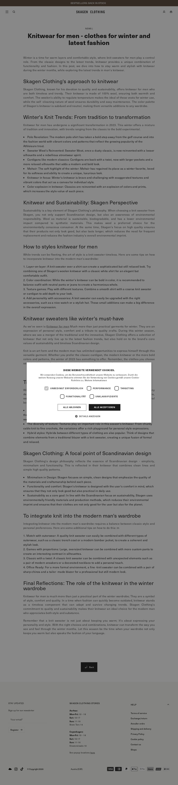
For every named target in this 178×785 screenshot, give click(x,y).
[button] (89, 416)
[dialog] (89, 392)
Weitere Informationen (96, 380)
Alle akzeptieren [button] (104, 407)
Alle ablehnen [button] (72, 407)
